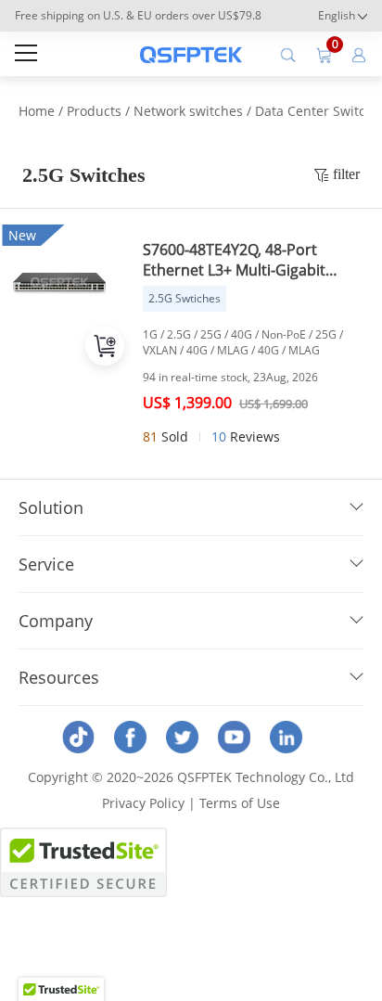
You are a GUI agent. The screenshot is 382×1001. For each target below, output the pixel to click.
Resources (59, 677)
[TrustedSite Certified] (83, 862)
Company (56, 621)
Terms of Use (239, 803)
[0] (323, 54)
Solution (51, 507)
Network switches (188, 111)
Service (46, 564)
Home (37, 111)
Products (94, 111)
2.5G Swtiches (184, 298)
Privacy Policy (143, 803)
